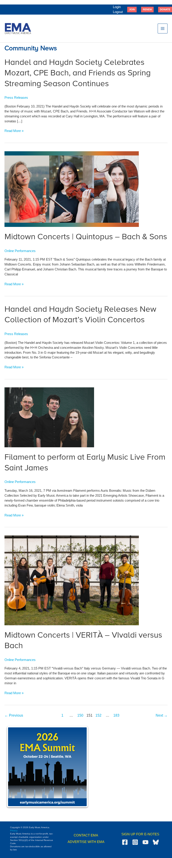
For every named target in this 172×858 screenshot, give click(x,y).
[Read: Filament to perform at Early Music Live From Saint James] (49, 417)
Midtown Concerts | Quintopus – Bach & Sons (85, 237)
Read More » (14, 131)
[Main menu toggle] (163, 28)
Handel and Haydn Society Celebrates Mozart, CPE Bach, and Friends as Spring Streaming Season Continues (77, 73)
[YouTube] (145, 842)
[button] (132, 9)
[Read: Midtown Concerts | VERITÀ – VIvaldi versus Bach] (71, 580)
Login (117, 7)
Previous (13, 715)
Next (162, 715)
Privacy (13, 830)
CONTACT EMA (86, 835)
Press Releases (16, 97)
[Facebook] (125, 842)
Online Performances (20, 251)
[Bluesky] (156, 842)
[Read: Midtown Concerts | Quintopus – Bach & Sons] (71, 189)
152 (98, 715)
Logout (118, 12)
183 (116, 715)
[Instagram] (135, 842)
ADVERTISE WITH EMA (86, 842)
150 (80, 715)
